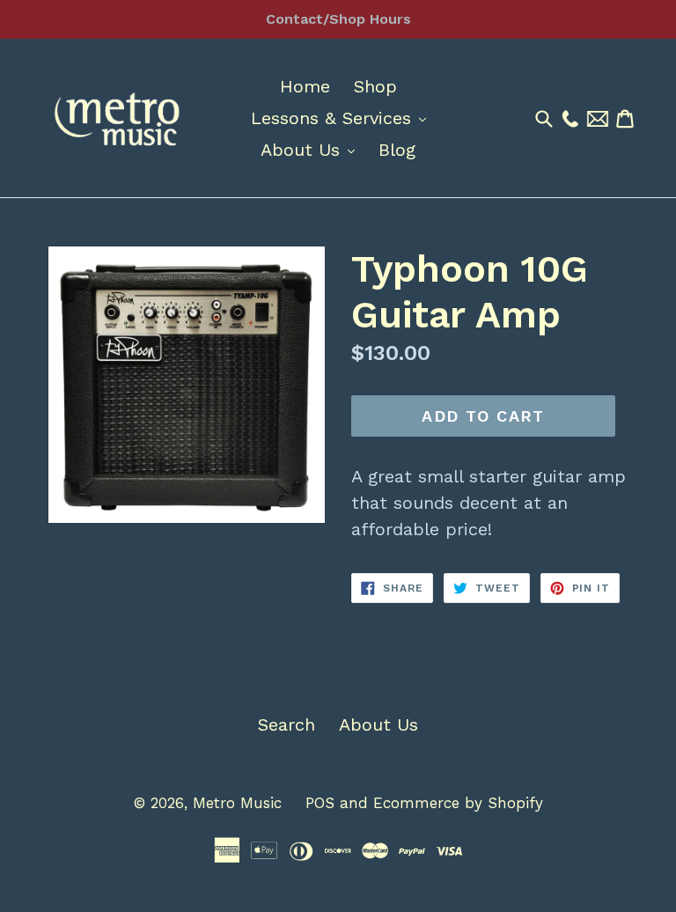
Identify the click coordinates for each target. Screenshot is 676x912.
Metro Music (237, 803)
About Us (312, 149)
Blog (396, 149)
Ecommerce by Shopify (458, 803)
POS (319, 803)
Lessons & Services (343, 118)
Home (305, 86)
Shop (375, 86)
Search (286, 724)
